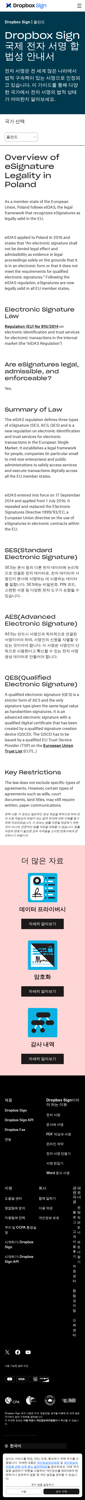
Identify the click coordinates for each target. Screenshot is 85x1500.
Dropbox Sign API (19, 1120)
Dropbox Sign (17, 22)
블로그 (74, 1217)
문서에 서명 (55, 1124)
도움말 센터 (13, 1198)
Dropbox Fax (15, 1130)
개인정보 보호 (49, 1218)
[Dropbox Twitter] (7, 1351)
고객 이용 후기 (74, 1244)
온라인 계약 (55, 1144)
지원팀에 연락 (15, 1218)
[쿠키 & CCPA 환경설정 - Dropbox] (42, 1475)
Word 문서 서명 (58, 1173)
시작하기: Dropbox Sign (19, 1245)
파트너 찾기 (79, 1252)
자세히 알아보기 (42, 924)
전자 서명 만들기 (58, 1153)
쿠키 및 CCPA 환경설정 (20, 1230)
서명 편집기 (55, 1163)
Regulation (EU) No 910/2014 (31, 327)
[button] (79, 5)
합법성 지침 (74, 1300)
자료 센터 (74, 1274)
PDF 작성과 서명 (58, 1134)
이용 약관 (46, 1208)
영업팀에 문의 (15, 1208)
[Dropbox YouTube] (28, 1351)
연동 (8, 1139)
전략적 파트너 (79, 1220)
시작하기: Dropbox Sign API (19, 1259)
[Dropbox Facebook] (17, 1351)
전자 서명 (53, 1115)
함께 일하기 (47, 1198)
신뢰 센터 (74, 1328)
